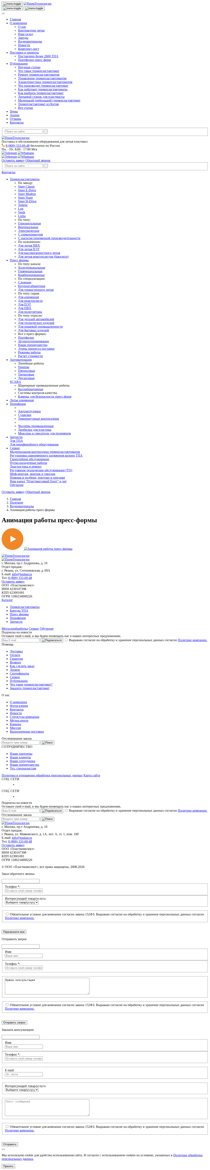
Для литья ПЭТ (29, 249)
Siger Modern (27, 194)
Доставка (16, 651)
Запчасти (16, 437)
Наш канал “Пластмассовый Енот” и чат (38, 481)
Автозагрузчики (29, 411)
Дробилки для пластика (34, 429)
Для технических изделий (36, 323)
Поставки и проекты (24, 52)
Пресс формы (19, 260)
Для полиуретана (30, 312)
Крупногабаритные (31, 286)
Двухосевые (26, 378)
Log (20, 208)
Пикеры (23, 367)
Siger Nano (25, 197)
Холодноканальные (31, 267)
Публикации (19, 63)
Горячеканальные (30, 271)
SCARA (15, 382)
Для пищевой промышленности (40, 326)
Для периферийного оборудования (34, 444)
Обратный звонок (37, 160)
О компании (18, 23)
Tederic (23, 205)
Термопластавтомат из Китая (38, 104)
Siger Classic (26, 186)
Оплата (15, 655)
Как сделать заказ (22, 666)
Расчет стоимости (30, 356)
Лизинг (15, 669)
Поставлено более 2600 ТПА (38, 56)
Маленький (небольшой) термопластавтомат (49, 100)
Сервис (15, 448)
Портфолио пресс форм (34, 60)
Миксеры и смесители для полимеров (44, 433)
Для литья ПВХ (29, 245)
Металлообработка (15, 628)
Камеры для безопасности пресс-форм (44, 396)
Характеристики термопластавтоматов (45, 82)
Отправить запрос (14, 1022)
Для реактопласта (30, 300)
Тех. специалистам (23, 768)
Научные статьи (29, 67)
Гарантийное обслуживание (29, 459)
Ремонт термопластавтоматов (38, 74)
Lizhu (22, 216)
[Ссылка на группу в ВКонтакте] (6, 787)
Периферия (18, 404)
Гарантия (16, 658)
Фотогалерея (19, 705)
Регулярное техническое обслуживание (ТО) (41, 470)
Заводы (23, 37)
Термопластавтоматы (25, 179)
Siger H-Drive (27, 201)
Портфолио (26, 337)
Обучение (17, 485)
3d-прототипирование (33, 341)
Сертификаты (19, 673)
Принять (8, 1166)
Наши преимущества (32, 345)
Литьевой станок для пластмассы (41, 96)
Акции (14, 115)
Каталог (7, 600)
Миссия (15, 728)
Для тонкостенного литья (36, 289)
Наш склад (25, 34)
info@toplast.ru (22, 574)
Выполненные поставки (27, 731)
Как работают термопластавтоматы (42, 89)
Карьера (15, 724)
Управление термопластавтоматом (42, 78)
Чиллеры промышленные (36, 426)
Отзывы (15, 119)
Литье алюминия (22, 400)
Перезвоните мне (14, 931)
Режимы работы (29, 352)
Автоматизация (21, 359)
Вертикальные (28, 227)
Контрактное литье (31, 30)
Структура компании (24, 717)
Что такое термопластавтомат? (31, 684)
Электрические (28, 230)
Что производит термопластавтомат (43, 85)
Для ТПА (16, 440)
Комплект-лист (28, 49)
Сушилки (24, 415)
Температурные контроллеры (38, 418)
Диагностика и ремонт (26, 466)
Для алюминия (28, 297)
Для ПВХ (24, 308)
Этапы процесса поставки (36, 348)
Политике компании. (192, 640)
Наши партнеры (21, 753)
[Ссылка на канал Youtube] (13, 787)
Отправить (9, 1144)
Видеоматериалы (30, 41)
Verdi (21, 212)
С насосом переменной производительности (49, 238)
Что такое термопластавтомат (38, 71)
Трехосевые (26, 374)
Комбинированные (31, 275)
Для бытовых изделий (33, 330)
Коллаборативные (30, 389)
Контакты (17, 122)
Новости (24, 45)
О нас (22, 26)
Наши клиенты (20, 757)
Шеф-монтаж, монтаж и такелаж (32, 474)
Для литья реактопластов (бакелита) (43, 256)
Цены (14, 111)
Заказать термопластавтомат (29, 688)
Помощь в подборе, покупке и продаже (37, 477)
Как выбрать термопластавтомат (41, 93)
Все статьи (25, 107)
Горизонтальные (29, 223)
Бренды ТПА (19, 610)
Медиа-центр (19, 720)
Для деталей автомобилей (36, 319)
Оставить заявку (13, 160)
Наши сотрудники (22, 761)
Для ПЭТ (24, 304)
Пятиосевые (26, 370)
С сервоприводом (30, 234)
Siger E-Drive (27, 190)
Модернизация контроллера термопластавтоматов (45, 452)
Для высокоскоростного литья (39, 253)
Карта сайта (91, 775)
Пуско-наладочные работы (28, 463)
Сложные (24, 282)
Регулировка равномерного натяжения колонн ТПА (46, 455)
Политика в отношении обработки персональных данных (42, 775)
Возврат (15, 662)
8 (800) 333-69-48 (18, 145)
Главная (15, 19)
